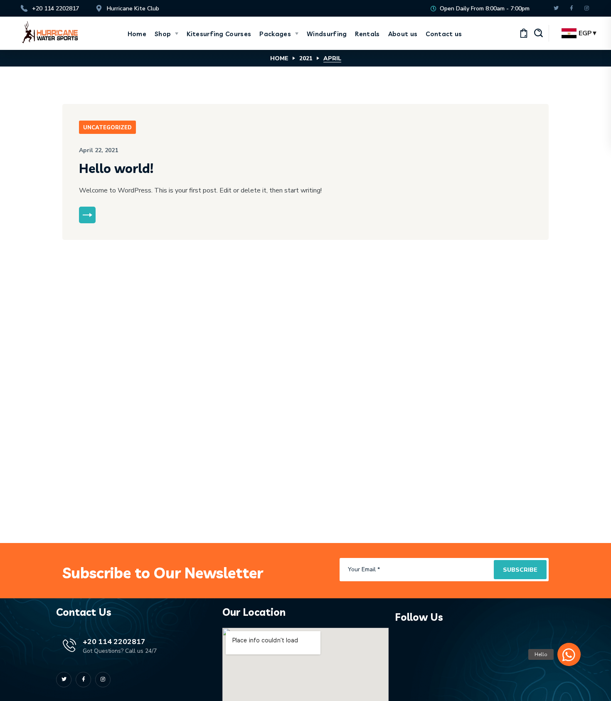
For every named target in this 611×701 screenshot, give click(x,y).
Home (279, 58)
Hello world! (116, 168)
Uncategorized (107, 127)
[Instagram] (586, 8)
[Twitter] (556, 8)
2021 (306, 58)
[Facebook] (571, 8)
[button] (538, 33)
